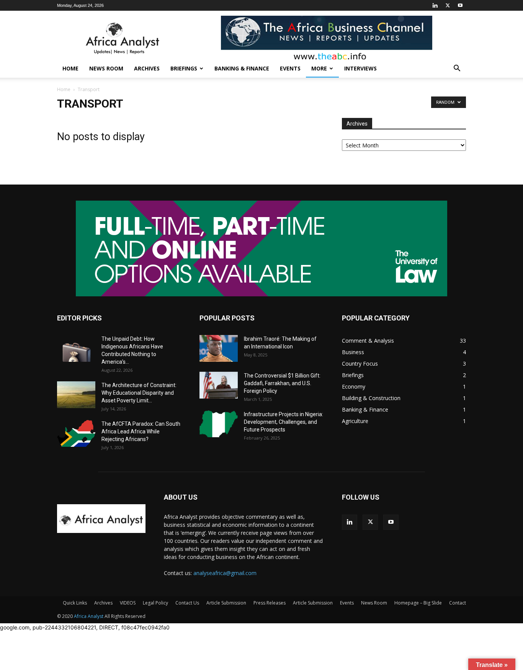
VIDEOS (128, 603)
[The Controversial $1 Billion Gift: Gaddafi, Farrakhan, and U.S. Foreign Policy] (218, 385)
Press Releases (269, 603)
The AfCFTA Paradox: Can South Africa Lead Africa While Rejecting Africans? (140, 431)
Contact (457, 603)
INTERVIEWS (360, 68)
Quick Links (75, 603)
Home (70, 68)
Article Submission (226, 603)
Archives (147, 68)
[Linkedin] (435, 5)
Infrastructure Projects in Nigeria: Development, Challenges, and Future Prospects (283, 422)
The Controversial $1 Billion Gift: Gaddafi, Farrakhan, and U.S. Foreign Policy (282, 383)
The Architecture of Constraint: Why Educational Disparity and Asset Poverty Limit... (139, 393)
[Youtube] (460, 5)
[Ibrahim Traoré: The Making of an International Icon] (218, 348)
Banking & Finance (241, 68)
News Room (106, 68)
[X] (447, 5)
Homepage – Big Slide (418, 603)
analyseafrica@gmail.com (225, 573)
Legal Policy (155, 603)
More (319, 68)
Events (290, 68)
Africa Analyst (88, 616)
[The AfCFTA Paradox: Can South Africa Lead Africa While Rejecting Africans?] (76, 433)
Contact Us (187, 603)
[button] (457, 69)
